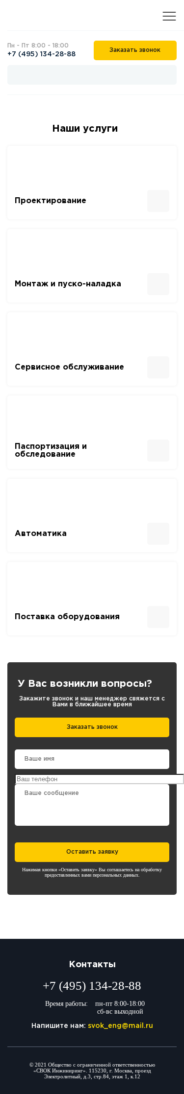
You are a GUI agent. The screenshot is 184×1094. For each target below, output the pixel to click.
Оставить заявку (92, 852)
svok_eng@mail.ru (120, 1026)
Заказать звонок (134, 50)
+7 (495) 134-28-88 (41, 54)
